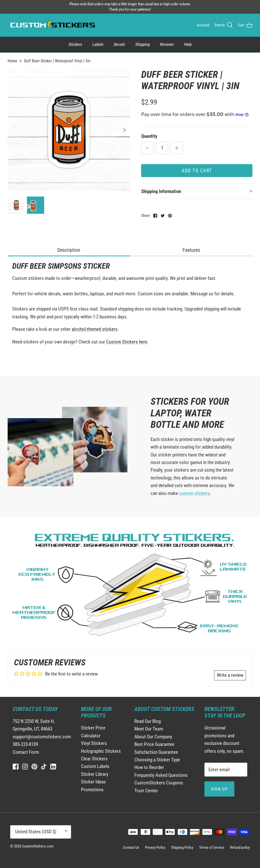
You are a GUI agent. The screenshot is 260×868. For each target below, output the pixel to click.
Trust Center (146, 791)
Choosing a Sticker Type (157, 760)
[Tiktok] (44, 766)
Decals (119, 44)
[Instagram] (25, 766)
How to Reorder (149, 767)
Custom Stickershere (126, 342)
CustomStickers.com (37, 846)
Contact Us (131, 847)
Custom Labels (95, 766)
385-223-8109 (25, 744)
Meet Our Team (148, 729)
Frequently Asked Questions (161, 775)
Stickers (75, 44)
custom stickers (194, 493)
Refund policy (240, 847)
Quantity (149, 136)
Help (188, 44)
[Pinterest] (34, 766)
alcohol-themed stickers (95, 329)
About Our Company (153, 737)
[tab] (69, 250)
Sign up (219, 789)
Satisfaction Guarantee (156, 752)
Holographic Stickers (101, 751)
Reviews (167, 44)
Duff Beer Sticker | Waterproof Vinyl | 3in (57, 60)
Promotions (92, 790)
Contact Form (26, 752)
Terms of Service (211, 847)
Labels (98, 44)
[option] (69, 130)
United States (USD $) (35, 832)
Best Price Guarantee (154, 744)
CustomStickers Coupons (158, 783)
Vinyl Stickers (94, 743)
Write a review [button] (230, 675)
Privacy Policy (155, 847)
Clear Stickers (94, 759)
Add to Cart (197, 170)
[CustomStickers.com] (52, 25)
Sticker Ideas (93, 782)
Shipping (142, 44)
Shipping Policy (182, 847)
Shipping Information (161, 191)
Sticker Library (94, 774)
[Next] (124, 130)
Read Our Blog (147, 721)
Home (12, 60)
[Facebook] (16, 766)
